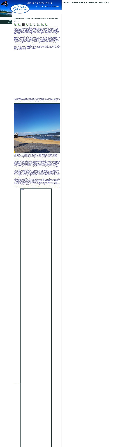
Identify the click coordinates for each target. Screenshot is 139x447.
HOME (10, 20)
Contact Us (9, 22)
